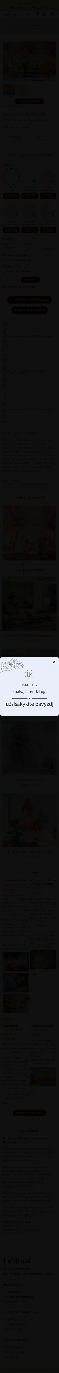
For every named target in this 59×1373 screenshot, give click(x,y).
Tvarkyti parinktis (29, 709)
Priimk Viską (29, 700)
